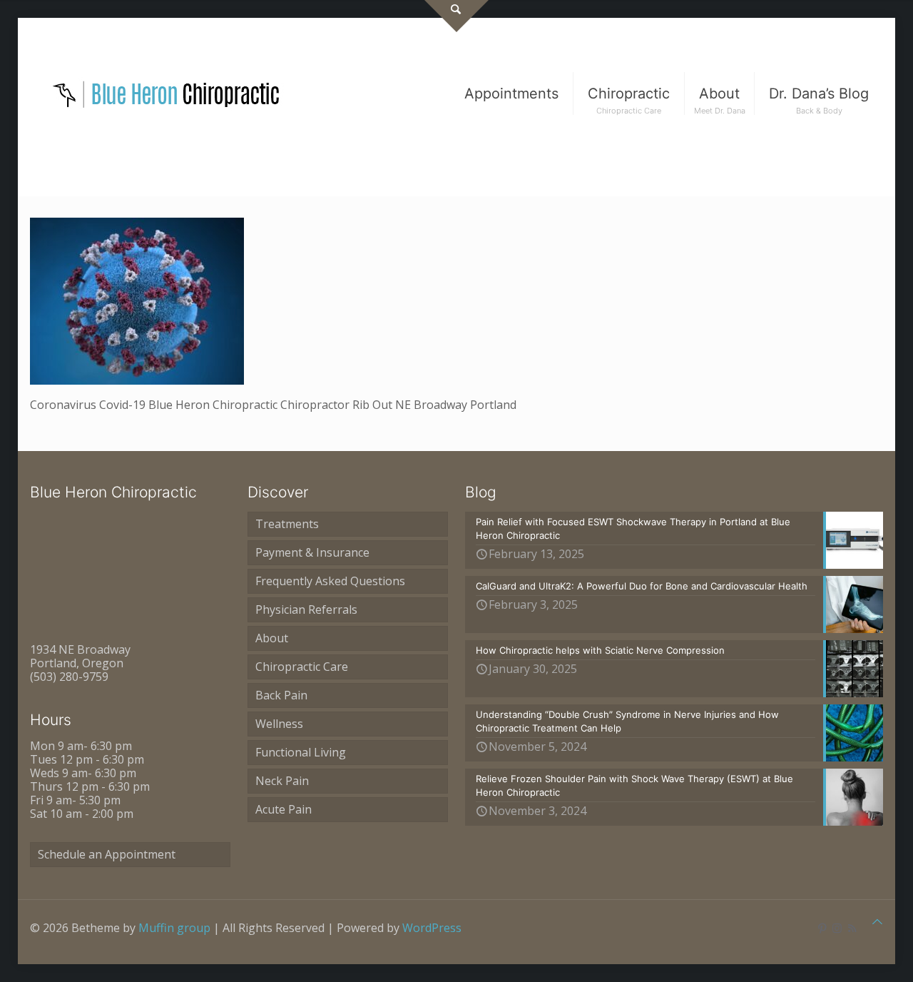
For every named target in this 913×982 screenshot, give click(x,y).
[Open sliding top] (456, 16)
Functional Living (300, 752)
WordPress (431, 928)
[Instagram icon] (837, 928)
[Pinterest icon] (822, 928)
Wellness (279, 724)
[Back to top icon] (877, 921)
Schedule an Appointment (106, 854)
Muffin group (174, 928)
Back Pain (281, 695)
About (271, 638)
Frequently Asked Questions (330, 581)
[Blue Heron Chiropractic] (167, 93)
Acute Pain (283, 809)
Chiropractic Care (301, 666)
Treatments (287, 524)
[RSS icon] (852, 928)
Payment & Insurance (312, 552)
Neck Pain (282, 781)
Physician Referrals (306, 609)
